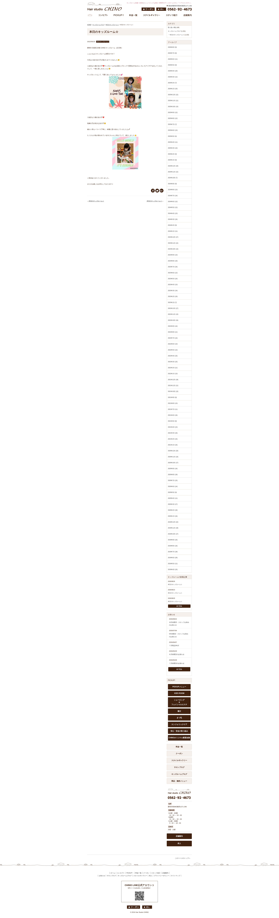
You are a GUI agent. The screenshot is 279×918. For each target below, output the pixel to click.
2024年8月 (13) (172, 189)
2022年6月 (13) (172, 344)
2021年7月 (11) (172, 409)
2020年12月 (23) (173, 451)
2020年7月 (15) (172, 480)
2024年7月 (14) (172, 195)
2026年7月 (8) (172, 53)
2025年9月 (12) (172, 112)
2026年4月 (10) (172, 71)
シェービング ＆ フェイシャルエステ (179, 702)
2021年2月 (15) (172, 439)
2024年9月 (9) (172, 184)
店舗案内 (179, 836)
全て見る (179, 606)
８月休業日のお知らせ (176, 654)
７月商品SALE (174, 645)
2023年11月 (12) (173, 243)
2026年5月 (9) (172, 65)
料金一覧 (179, 747)
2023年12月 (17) (173, 237)
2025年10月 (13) (173, 106)
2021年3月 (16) (172, 433)
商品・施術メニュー (179, 781)
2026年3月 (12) (172, 77)
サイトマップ (175, 876)
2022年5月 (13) (172, 350)
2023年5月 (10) (172, 278)
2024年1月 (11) (172, 231)
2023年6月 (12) (172, 273)
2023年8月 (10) (172, 261)
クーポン (179, 753)
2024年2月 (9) (172, 225)
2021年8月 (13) (172, 403)
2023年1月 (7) (172, 302)
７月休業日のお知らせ (176, 663)
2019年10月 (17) (173, 534)
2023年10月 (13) (173, 249)
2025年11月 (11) (173, 100)
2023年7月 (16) (172, 267)
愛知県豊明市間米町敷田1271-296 (180, 6)
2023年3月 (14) (172, 290)
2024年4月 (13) (172, 213)
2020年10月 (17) (173, 462)
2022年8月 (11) (172, 332)
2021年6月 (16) (172, 415)
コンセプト (121, 873)
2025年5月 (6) (172, 136)
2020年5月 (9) (172, 492)
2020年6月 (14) (172, 486)
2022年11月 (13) (173, 314)
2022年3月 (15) (172, 362)
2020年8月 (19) (172, 474)
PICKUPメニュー (179, 687)
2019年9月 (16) (172, 540)
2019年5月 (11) (172, 563)
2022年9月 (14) (172, 326)
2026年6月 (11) (172, 59)
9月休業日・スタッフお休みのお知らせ (178, 635)
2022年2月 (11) (172, 368)
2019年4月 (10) (172, 569)
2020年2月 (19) (172, 510)
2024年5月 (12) (172, 207)
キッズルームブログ (174, 31)
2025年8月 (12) (172, 118)
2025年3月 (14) (172, 148)
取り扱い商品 (172, 27)
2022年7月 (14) (172, 338)
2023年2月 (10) (172, 296)
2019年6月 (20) (172, 557)
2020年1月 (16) (172, 516)
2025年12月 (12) (173, 94)
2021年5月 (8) (172, 421)
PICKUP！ (130, 873)
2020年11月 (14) (173, 457)
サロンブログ (179, 767)
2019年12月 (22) (173, 522)
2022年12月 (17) (173, 308)
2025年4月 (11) (172, 142)
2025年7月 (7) (172, 124)
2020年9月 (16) (172, 468)
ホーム (113, 873)
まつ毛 (179, 718)
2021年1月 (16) (172, 445)
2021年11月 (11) (173, 385)
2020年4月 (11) (172, 498)
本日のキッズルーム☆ (96, 201)
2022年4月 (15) (172, 356)
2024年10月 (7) (172, 178)
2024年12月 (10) (173, 166)
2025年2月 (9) (172, 154)
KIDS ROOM (179, 693)
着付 (179, 711)
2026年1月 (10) (172, 88)
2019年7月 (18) (172, 552)
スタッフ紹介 (155, 873)
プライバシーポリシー (161, 876)
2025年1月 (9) (172, 160)
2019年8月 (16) (172, 546)
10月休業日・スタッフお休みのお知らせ (179, 623)
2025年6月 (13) (172, 130)
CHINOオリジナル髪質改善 (179, 738)
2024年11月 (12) (173, 172)
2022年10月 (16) (173, 320)
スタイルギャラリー (179, 760)
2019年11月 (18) (173, 528)
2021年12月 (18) (173, 379)
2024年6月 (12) (172, 201)
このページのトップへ (182, 858)
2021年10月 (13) (173, 391)
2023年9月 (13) (172, 255)
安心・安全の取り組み (179, 731)
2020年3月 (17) (172, 504)
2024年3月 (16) (172, 219)
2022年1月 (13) (172, 373)
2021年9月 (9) (172, 397)
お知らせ (102, 876)
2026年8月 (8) (172, 47)
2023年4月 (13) (172, 284)
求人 (179, 843)
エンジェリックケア (179, 724)
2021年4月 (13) (172, 427)
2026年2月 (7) (172, 83)
